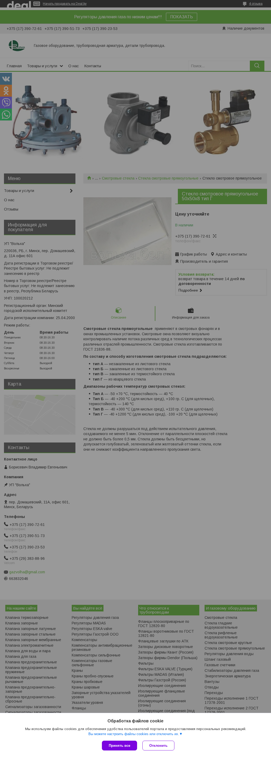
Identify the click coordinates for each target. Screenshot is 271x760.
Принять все (119, 746)
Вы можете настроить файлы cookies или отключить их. (133, 734)
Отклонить (158, 746)
